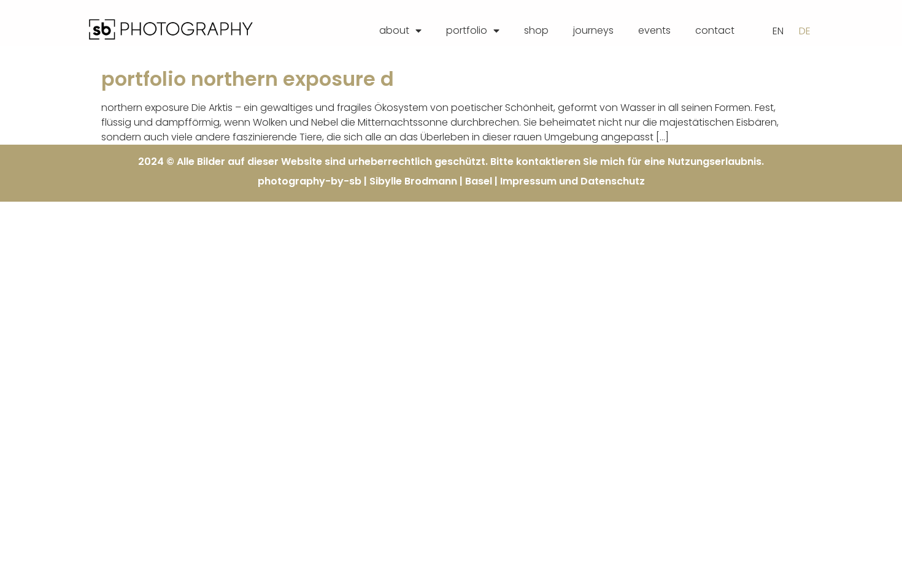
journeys (593, 30)
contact (714, 30)
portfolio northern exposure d (247, 79)
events (654, 30)
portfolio (466, 30)
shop (536, 30)
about (394, 30)
